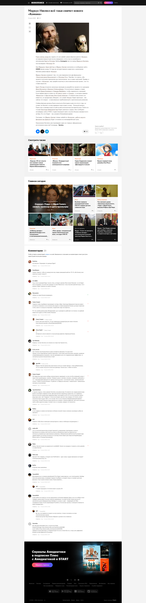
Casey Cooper (36, 302)
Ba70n (34, 465)
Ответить (34, 265)
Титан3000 (35, 474)
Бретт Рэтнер (40, 87)
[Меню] (29, 3)
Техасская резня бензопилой (46, 77)
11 (53, 209)
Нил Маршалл (40, 67)
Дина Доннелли (41, 89)
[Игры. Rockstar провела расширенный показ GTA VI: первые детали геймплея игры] (84, 199)
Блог (75, 583)
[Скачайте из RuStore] (92, 591)
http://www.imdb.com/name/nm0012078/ (51, 529)
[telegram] (29, 31)
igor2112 (38, 363)
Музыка (73, 600)
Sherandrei (35, 293)
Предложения (93, 583)
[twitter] (29, 27)
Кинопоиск (40, 600)
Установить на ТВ (67, 2)
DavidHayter (35, 270)
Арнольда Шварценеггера (49, 109)
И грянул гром (61, 93)
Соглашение (46, 583)
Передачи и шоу (59, 585)
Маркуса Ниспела (82, 61)
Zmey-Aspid (39, 330)
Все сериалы (111, 583)
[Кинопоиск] (38, 2)
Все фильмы (102, 583)
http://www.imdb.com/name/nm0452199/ (53, 527)
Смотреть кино (108, 2)
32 (93, 169)
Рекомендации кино (72, 585)
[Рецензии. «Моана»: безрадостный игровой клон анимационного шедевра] (62, 158)
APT (33, 419)
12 (48, 239)
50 (48, 169)
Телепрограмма (66, 600)
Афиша (77, 600)
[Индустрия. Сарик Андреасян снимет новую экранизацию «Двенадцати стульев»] (84, 158)
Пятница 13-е (63, 77)
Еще (39, 265)
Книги (82, 600)
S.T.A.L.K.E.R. (35, 349)
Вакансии (31, 583)
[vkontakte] (29, 23)
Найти (101, 2)
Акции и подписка (85, 585)
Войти (116, 2)
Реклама (38, 583)
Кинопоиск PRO (82, 583)
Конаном (45, 81)
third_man (35, 454)
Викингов (39, 95)
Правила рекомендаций (58, 583)
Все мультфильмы (48, 585)
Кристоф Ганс (50, 67)
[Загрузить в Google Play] (66, 591)
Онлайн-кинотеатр (53, 2)
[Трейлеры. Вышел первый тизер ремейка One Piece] (107, 158)
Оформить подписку (42, 565)
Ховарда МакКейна (59, 91)
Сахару (71, 93)
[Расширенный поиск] (98, 2)
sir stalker (35, 281)
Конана (84, 57)
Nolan (34, 444)
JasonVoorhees (36, 390)
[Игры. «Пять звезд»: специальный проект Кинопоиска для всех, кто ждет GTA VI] (62, 227)
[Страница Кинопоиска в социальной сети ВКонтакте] (67, 580)
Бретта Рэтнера (50, 61)
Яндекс (114, 600)
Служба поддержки (97, 585)
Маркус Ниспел (61, 67)
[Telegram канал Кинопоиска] (75, 580)
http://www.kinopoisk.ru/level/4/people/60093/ (49, 323)
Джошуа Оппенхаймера (56, 89)
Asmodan (35, 523)
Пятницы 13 (50, 63)
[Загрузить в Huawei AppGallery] (79, 591)
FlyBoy (34, 409)
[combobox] (85, 2)
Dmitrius (34, 261)
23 (87, 131)
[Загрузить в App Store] (54, 591)
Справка (69, 583)
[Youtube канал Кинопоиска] (78, 580)
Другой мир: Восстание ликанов (56, 95)
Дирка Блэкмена (46, 91)
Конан (69, 97)
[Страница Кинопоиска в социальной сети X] (71, 580)
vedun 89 (35, 428)
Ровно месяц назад (42, 57)
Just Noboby (35, 340)
